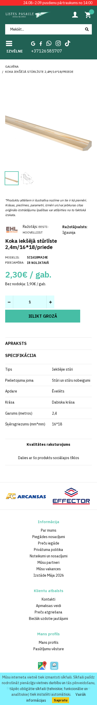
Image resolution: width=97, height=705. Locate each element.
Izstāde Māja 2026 (48, 575)
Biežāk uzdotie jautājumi (48, 618)
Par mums (48, 530)
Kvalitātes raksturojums (48, 444)
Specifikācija (20, 355)
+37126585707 (46, 51)
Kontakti (48, 599)
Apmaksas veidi (48, 605)
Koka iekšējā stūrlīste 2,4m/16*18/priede (39, 72)
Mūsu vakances (48, 569)
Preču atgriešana (48, 612)
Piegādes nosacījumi (48, 536)
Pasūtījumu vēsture (48, 649)
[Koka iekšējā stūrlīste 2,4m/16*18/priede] (48, 122)
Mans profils (48, 642)
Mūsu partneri (48, 562)
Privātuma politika (48, 549)
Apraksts (16, 343)
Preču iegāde (48, 543)
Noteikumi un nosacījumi (49, 556)
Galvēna (12, 66)
